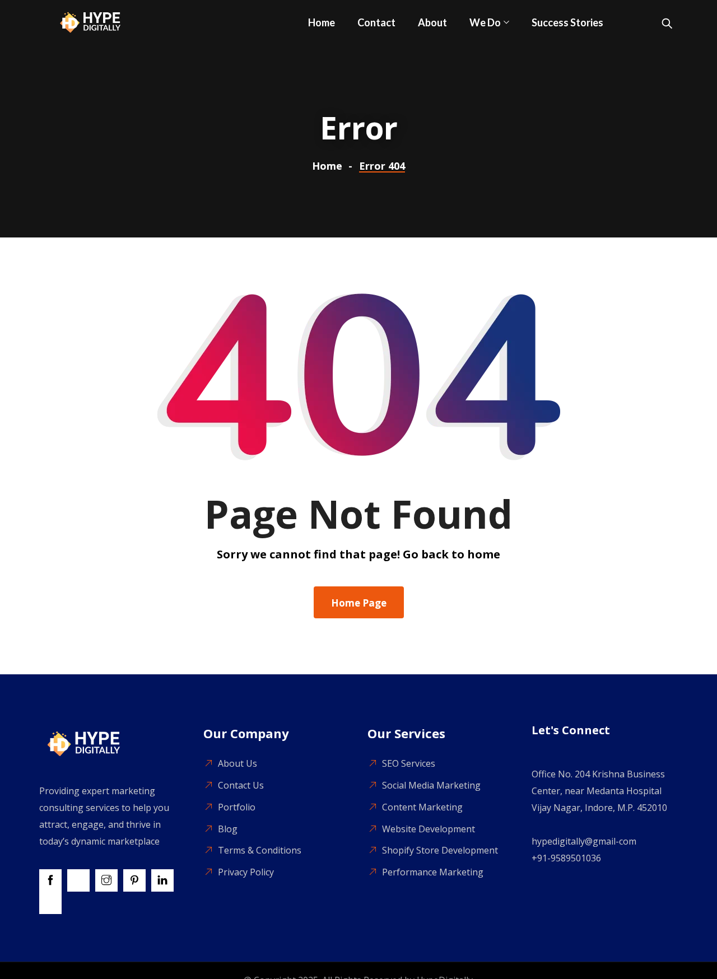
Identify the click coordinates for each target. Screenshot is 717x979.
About (432, 22)
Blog (228, 829)
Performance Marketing (432, 872)
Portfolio (236, 807)
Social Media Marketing (431, 785)
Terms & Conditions (259, 850)
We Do (485, 22)
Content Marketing (422, 807)
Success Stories (567, 22)
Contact (376, 22)
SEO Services (408, 763)
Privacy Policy (246, 872)
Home (321, 22)
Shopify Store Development (440, 850)
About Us (237, 763)
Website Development (428, 829)
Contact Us (241, 785)
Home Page (359, 602)
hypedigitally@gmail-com (584, 841)
